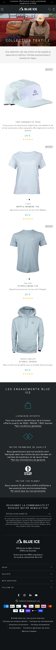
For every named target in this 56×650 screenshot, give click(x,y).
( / (27, 601)
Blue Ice (21, 618)
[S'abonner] (49, 514)
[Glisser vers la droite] (52, 2)
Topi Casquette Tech (28, 122)
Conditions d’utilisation (18, 625)
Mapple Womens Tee (28, 207)
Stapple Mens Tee (28, 286)
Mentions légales (29, 631)
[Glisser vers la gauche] (4, 2)
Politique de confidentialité (41, 621)
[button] (49, 9)
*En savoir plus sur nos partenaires (28, 491)
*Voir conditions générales (28, 426)
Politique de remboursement (15, 621)
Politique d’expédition (40, 625)
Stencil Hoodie (28, 362)
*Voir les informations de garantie (28, 460)
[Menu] (2, 9)
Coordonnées (15, 628)
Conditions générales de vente (36, 628)
